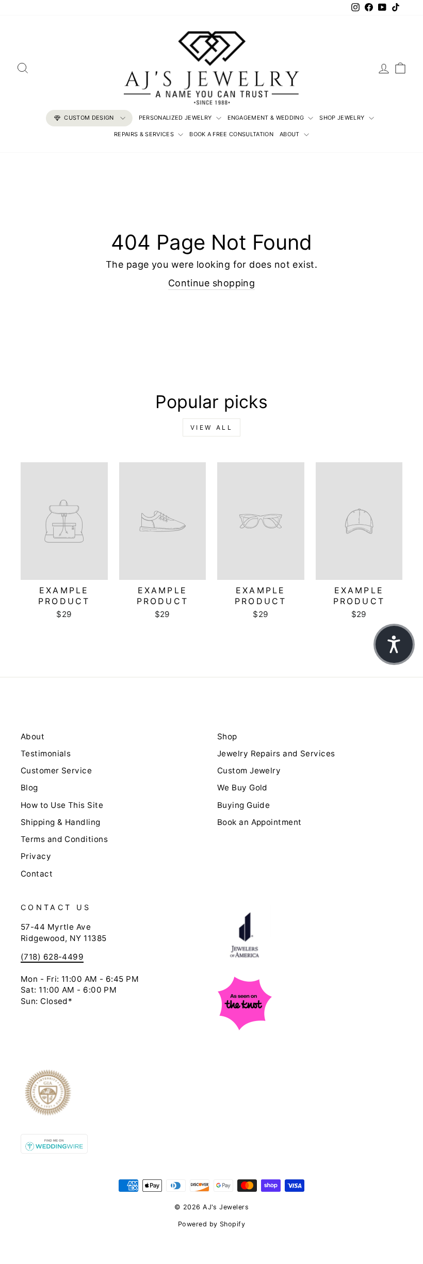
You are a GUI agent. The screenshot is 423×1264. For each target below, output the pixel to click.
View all (211, 427)
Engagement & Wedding (266, 117)
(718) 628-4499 (52, 957)
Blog (29, 787)
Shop (227, 736)
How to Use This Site (62, 805)
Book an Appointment (259, 822)
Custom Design (88, 117)
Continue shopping (211, 283)
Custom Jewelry (249, 770)
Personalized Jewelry (176, 117)
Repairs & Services (144, 134)
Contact (37, 874)
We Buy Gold (242, 787)
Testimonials (46, 753)
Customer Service (56, 770)
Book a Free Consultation (231, 134)
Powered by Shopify (211, 1224)
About (290, 134)
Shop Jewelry (342, 117)
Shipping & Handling (61, 822)
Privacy (36, 856)
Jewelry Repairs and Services (276, 753)
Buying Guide (243, 805)
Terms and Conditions (64, 839)
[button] (394, 644)
